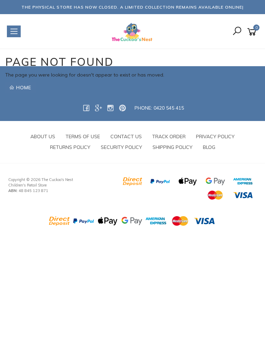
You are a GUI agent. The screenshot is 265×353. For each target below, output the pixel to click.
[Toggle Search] (237, 32)
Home (22, 87)
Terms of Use (83, 136)
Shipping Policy (173, 147)
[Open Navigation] (14, 31)
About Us (42, 136)
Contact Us (126, 136)
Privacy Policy (215, 136)
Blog (209, 147)
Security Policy (121, 147)
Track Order (169, 136)
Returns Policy (70, 147)
